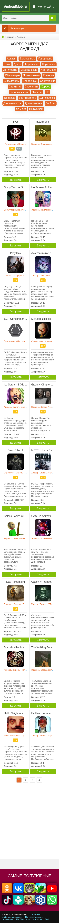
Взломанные (27, 58)
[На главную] (16, 7)
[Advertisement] (29, 823)
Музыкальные (28, 69)
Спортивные (47, 81)
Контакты (37, 919)
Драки (17, 64)
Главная (9, 37)
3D (47, 92)
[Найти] (52, 18)
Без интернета (27, 97)
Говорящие (45, 58)
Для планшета (33, 103)
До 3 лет (51, 103)
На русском (36, 109)
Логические (10, 69)
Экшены (37, 92)
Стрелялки (31, 86)
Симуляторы (11, 81)
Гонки (7, 64)
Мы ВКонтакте (23, 919)
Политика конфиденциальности (21, 916)
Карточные (49, 64)
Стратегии (15, 86)
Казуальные (31, 64)
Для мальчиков (12, 103)
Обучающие (12, 75)
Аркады (11, 58)
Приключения (31, 75)
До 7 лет (21, 109)
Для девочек (47, 97)
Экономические (19, 92)
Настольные (48, 69)
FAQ (47, 919)
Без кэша (9, 97)
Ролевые (48, 75)
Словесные (30, 81)
